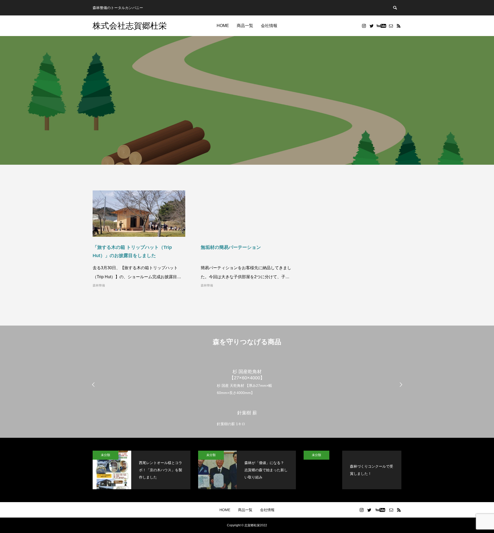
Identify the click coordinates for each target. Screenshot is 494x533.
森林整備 (99, 285)
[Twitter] (371, 25)
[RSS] (398, 25)
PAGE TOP (478, 511)
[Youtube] (381, 25)
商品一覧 (245, 25)
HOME (223, 25)
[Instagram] (364, 25)
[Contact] (391, 25)
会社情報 (269, 25)
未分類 (105, 455)
